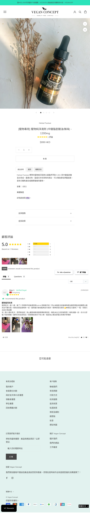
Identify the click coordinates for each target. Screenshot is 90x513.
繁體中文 (9, 492)
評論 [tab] (4, 276)
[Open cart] (85, 11)
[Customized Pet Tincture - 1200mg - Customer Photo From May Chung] (6, 261)
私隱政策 (53, 408)
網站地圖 (53, 425)
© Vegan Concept (12, 497)
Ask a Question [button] (65, 272)
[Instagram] (12, 477)
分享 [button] (6, 337)
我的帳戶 (9, 386)
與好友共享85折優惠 (14, 395)
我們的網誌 (54, 443)
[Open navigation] (5, 12)
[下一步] (53, 112)
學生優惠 (9, 403)
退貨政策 (22, 221)
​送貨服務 (22, 213)
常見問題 (53, 391)
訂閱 (11, 457)
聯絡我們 (53, 386)
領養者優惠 (10, 399)
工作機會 (53, 447)
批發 (51, 420)
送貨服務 (53, 399)
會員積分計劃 (11, 391)
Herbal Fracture (45, 123)
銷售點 (52, 416)
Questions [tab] (18, 276)
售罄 (45, 159)
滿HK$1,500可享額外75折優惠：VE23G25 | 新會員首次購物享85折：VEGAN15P (45, 3)
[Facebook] (7, 477)
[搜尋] (80, 12)
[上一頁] (36, 112)
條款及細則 (54, 412)
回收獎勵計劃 (11, 408)
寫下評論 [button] (83, 272)
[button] (82, 337)
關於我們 (53, 438)
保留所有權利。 (12, 500)
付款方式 (53, 395)
